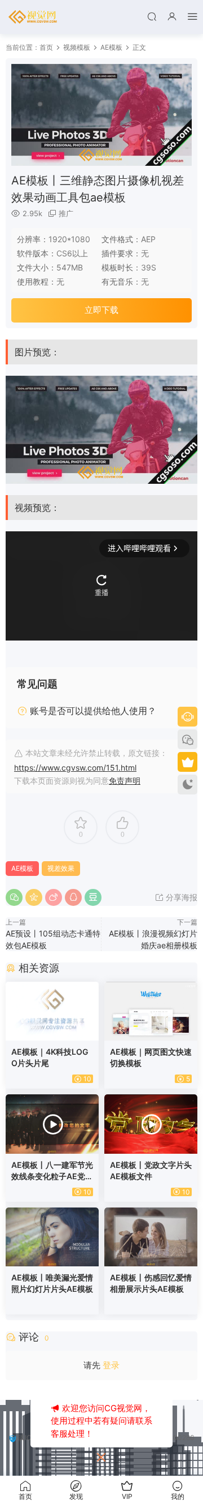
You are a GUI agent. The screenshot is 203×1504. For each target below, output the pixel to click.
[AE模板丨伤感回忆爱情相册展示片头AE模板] (150, 1237)
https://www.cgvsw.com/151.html (75, 767)
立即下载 (101, 309)
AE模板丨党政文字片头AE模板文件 (151, 1170)
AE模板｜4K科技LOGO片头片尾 (50, 1057)
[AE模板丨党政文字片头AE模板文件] (150, 1123)
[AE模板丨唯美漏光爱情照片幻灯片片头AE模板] (52, 1237)
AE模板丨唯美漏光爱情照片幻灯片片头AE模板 (52, 1283)
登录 (111, 1365)
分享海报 (180, 897)
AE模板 (22, 868)
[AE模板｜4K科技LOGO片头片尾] (52, 1011)
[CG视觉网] (34, 17)
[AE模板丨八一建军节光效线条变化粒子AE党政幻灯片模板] (52, 1123)
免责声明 (124, 780)
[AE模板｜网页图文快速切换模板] (150, 1011)
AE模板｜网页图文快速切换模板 (151, 1057)
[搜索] (152, 16)
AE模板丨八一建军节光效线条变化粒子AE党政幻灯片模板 (52, 1171)
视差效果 (60, 868)
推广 (66, 213)
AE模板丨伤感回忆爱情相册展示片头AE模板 (151, 1283)
